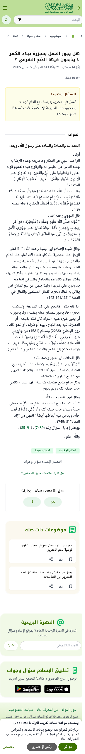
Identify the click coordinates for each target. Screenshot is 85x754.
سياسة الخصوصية (21, 710)
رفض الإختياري (42, 747)
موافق (68, 747)
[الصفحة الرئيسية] (73, 36)
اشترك (11, 645)
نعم (53, 502)
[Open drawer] (5, 8)
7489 (40, 428)
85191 (26, 428)
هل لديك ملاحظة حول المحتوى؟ (42, 473)
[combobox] (51, 20)
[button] (70, 559)
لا (32, 502)
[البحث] (6, 19)
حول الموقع (68, 710)
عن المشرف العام (47, 710)
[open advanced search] (20, 20)
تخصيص (9, 747)
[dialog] (41, 736)
